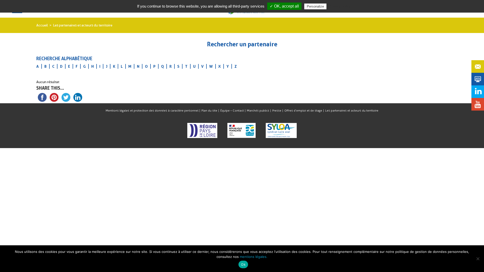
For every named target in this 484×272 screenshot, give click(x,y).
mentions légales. (253, 257)
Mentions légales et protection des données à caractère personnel (152, 110)
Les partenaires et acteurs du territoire (351, 110)
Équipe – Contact (232, 110)
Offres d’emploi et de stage (303, 110)
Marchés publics (258, 110)
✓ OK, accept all (284, 6)
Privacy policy (340, 6)
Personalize (315, 6)
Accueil (42, 25)
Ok (243, 264)
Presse (276, 110)
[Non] (477, 258)
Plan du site (209, 110)
